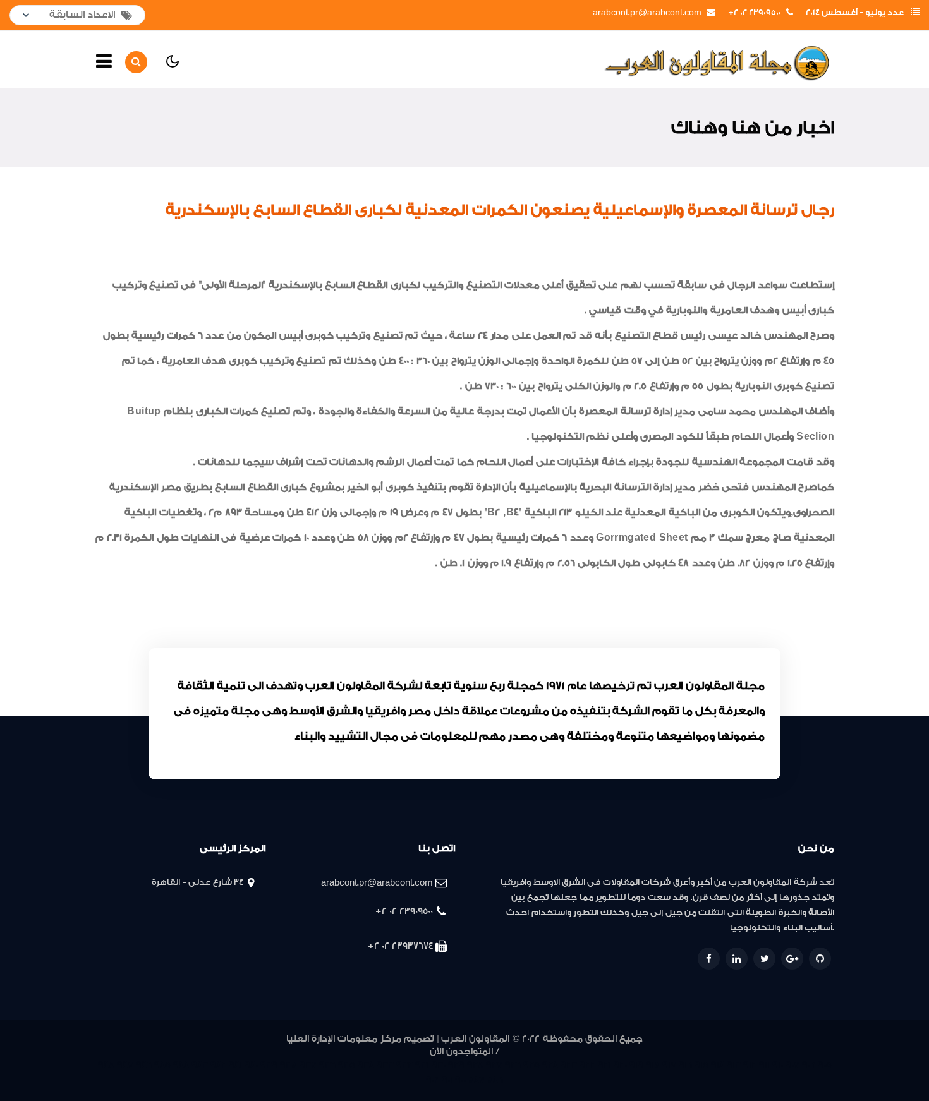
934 (366, 1065)
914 (717, 1065)
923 (569, 1065)
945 (162, 1065)
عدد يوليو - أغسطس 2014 (855, 12)
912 (749, 1065)
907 (792, 1065)
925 (531, 1065)
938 (288, 1065)
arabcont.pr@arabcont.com (647, 12)
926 (513, 1065)
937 (308, 1065)
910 (777, 1065)
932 (404, 1065)
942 (218, 1065)
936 (327, 1065)
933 (385, 1065)
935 (346, 1065)
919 (636, 1065)
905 (825, 1065)
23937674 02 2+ (400, 946)
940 (251, 1065)
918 (653, 1065)
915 (701, 1065)
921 (604, 1065)
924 (550, 1065)
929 (456, 1065)
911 (764, 1065)
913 (734, 1065)
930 (439, 1065)
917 (669, 1065)
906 (808, 1065)
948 (106, 1065)
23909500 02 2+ (754, 12)
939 (268, 1065)
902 (432, 1080)
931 (422, 1065)
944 (181, 1065)
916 (685, 1065)
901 (447, 1080)
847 (476, 1080)
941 (235, 1065)
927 (494, 1065)
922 (587, 1065)
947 (125, 1065)
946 (144, 1065)
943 (199, 1065)
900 (460, 1080)
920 (620, 1065)
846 (495, 1080)
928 (475, 1065)
